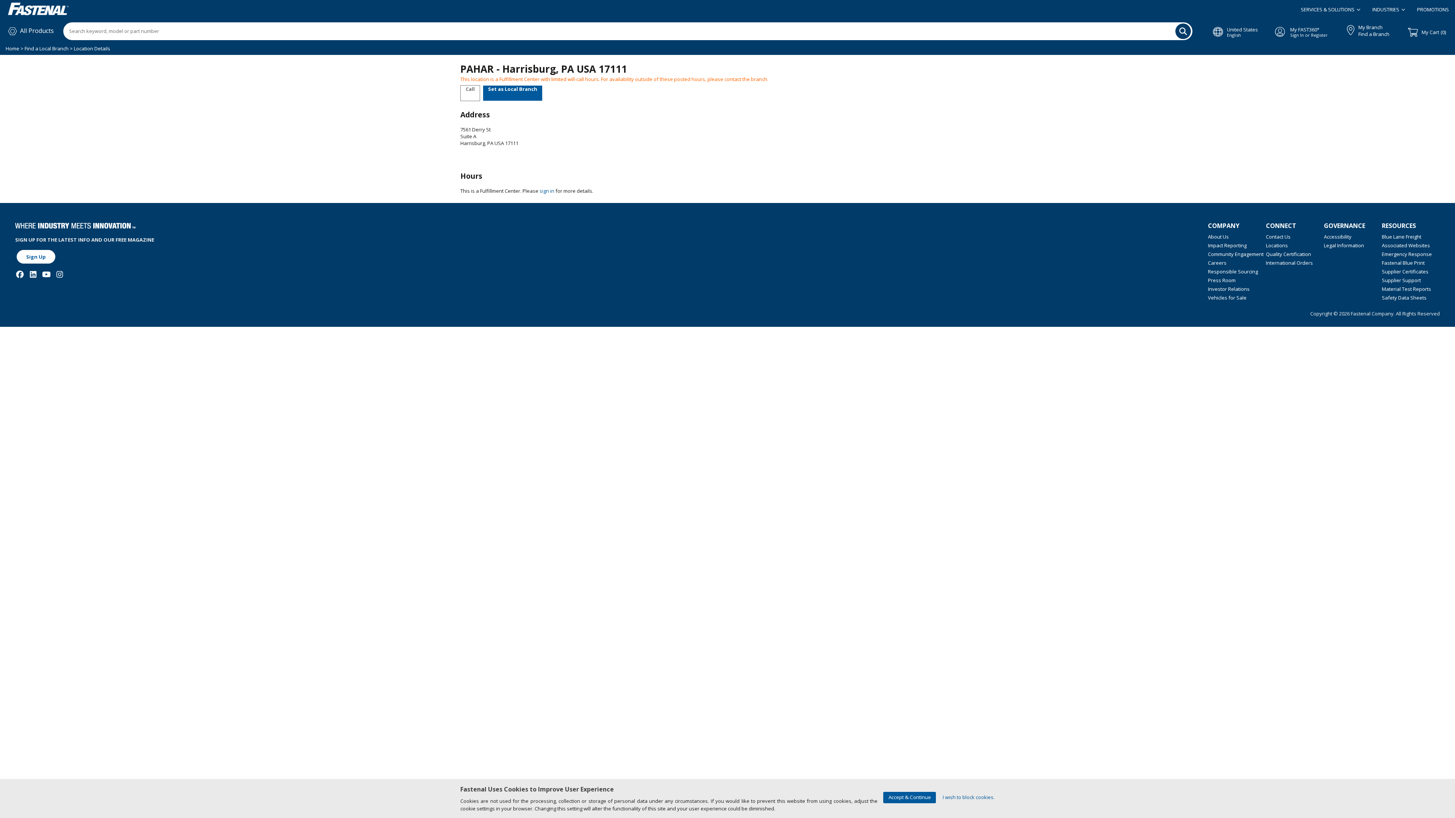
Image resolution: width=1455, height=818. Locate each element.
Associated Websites (1406, 245)
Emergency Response (1407, 254)
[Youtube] (46, 274)
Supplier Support (1401, 280)
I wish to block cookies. (969, 797)
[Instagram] (59, 274)
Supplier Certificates (1405, 271)
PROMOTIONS (1433, 9)
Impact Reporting (1227, 245)
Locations (1277, 245)
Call (470, 89)
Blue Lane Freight (1401, 236)
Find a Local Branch (47, 48)
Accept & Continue (910, 797)
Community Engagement (1236, 254)
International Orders (1289, 262)
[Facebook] (20, 274)
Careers (1217, 262)
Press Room (1222, 280)
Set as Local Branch (512, 89)
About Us (1218, 236)
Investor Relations (1229, 289)
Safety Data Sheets (1404, 297)
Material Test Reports (1406, 289)
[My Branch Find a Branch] (1347, 28)
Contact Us (1278, 236)
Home (13, 48)
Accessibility (1338, 236)
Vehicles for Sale (1227, 297)
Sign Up (36, 256)
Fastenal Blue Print (1403, 262)
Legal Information (1344, 245)
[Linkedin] (33, 274)
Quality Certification (1288, 254)
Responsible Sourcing (1233, 271)
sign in (547, 190)
